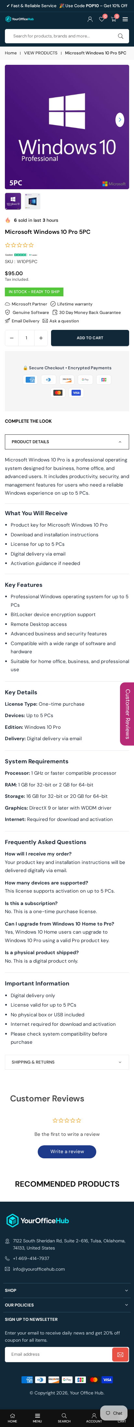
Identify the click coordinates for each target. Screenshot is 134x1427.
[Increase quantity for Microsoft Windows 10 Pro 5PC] (40, 338)
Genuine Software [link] (30, 312)
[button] (125, 19)
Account (94, 1421)
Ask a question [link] (64, 320)
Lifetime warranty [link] (74, 303)
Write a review (67, 1151)
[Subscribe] (120, 1355)
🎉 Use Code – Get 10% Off (93, 5)
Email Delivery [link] (25, 320)
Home (11, 53)
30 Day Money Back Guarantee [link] (90, 312)
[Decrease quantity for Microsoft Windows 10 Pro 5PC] (11, 338)
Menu (37, 1421)
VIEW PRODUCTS (41, 53)
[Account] (90, 19)
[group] (67, 127)
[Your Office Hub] (19, 18)
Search (64, 1421)
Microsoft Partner (29, 303)
